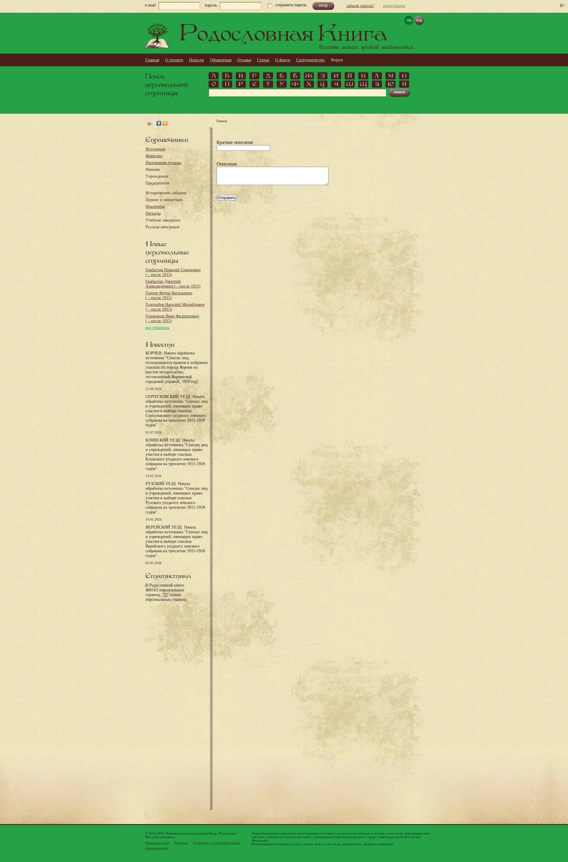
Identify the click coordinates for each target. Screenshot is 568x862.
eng (419, 20)
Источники (155, 149)
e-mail (150, 5)
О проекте (174, 60)
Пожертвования (156, 848)
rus (409, 20)
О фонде (282, 60)
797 (165, 595)
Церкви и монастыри (164, 200)
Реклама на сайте (157, 843)
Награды (153, 213)
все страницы (158, 327)
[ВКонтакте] (159, 123)
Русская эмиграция (162, 227)
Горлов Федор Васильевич (169, 295)
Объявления (220, 60)
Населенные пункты (163, 162)
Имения (152, 169)
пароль (211, 5)
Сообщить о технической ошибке (217, 843)
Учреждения (157, 176)
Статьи (263, 60)
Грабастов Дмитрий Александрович (173, 283)
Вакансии (181, 843)
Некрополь (155, 206)
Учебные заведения (163, 220)
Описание (227, 163)
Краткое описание (235, 142)
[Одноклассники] (165, 123)
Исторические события (166, 193)
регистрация (394, 6)
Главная (152, 60)
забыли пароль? (360, 6)
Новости (196, 60)
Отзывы (244, 60)
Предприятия (157, 183)
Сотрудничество (310, 60)
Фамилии (154, 156)
